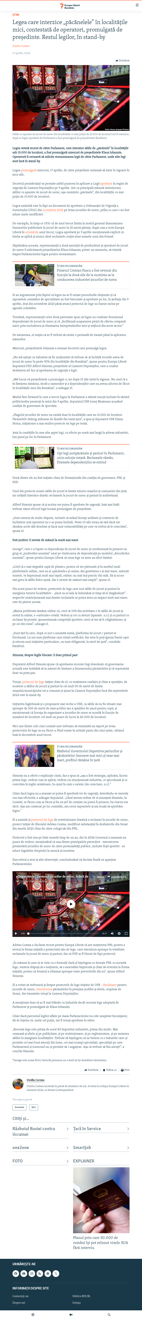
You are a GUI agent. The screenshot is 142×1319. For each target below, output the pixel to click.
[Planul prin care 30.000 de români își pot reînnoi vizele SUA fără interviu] (101, 1200)
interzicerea (44, 989)
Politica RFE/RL (82, 1296)
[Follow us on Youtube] (23, 1273)
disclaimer (110, 985)
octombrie (32, 232)
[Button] (123, 60)
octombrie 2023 (53, 210)
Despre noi (18, 1303)
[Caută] (109, 1314)
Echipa (77, 1303)
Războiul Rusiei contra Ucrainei (33, 1132)
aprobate (106, 183)
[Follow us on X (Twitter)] (55, 1273)
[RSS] (40, 1273)
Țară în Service (87, 1129)
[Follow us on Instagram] (32, 1273)
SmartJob (82, 1148)
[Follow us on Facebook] (15, 1273)
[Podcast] (33, 1314)
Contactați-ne (20, 1296)
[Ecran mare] (126, 933)
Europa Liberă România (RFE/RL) (38, 881)
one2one (20, 1148)
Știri (15, 15)
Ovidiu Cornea (21, 46)
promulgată (29, 170)
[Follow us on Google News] (48, 1273)
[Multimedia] (71, 1314)
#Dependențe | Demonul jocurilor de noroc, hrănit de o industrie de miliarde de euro (73, 876)
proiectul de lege (33, 682)
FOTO (17, 1161)
